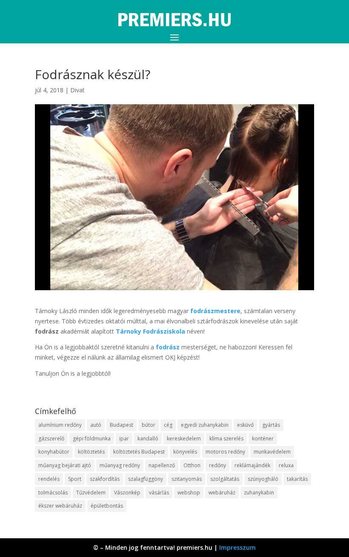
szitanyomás (187, 479)
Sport (74, 479)
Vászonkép (127, 492)
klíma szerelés (226, 438)
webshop (188, 492)
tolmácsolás (53, 492)
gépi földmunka (92, 438)
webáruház (222, 492)
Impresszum (237, 547)
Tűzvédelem (91, 492)
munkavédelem (272, 451)
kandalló (147, 438)
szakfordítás (105, 479)
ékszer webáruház (60, 505)
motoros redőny (225, 451)
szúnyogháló (263, 479)
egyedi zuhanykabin (205, 424)
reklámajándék (252, 465)
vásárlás (159, 492)
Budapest (121, 424)
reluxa (286, 465)
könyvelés (185, 451)
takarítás (297, 479)
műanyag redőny (120, 465)
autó (95, 424)
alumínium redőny (60, 424)
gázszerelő (51, 438)
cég (168, 424)
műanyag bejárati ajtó (64, 465)
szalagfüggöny (145, 479)
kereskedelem (184, 438)
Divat (77, 90)
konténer (263, 438)
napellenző (162, 465)
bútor (148, 424)
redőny (217, 465)
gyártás (271, 424)
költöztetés (91, 451)
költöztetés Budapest (139, 451)
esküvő (245, 424)
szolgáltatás (224, 479)
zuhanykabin (259, 492)
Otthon (191, 465)
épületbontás (107, 505)
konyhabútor (53, 451)
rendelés (49, 479)
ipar (124, 438)
